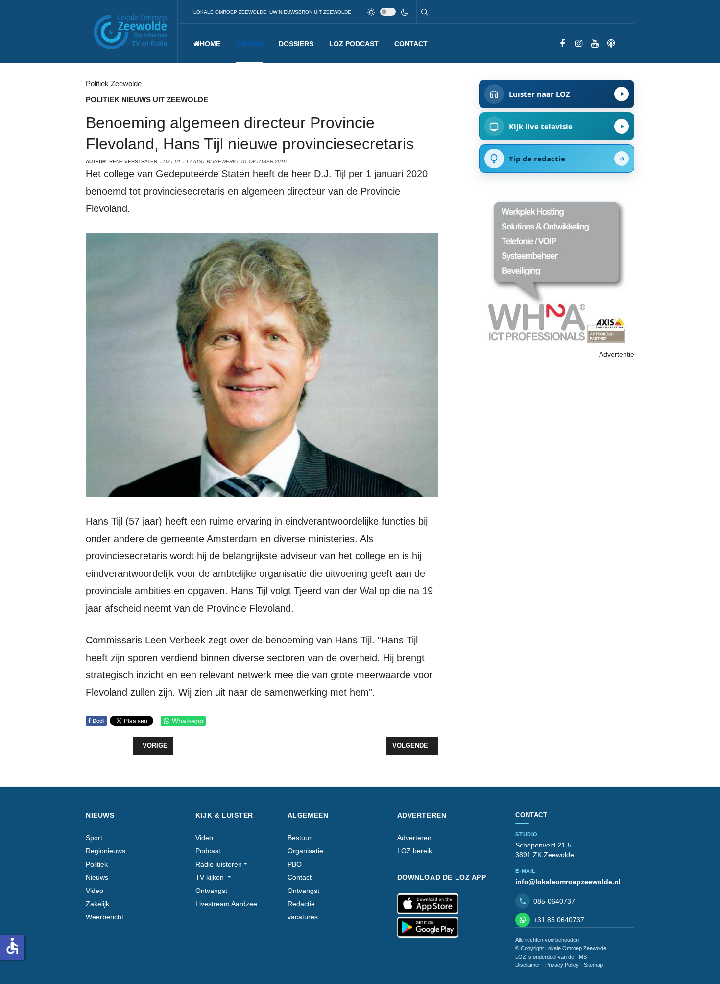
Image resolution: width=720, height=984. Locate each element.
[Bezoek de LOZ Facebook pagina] (562, 44)
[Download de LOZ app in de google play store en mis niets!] (427, 927)
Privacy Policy (562, 965)
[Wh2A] (556, 271)
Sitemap (593, 965)
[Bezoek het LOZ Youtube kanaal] (595, 44)
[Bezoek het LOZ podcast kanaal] (611, 44)
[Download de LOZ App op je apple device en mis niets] (427, 903)
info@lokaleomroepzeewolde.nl (568, 882)
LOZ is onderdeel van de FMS (551, 957)
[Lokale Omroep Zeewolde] (132, 31)
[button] (249, 43)
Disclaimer (527, 965)
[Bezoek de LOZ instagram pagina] (579, 44)
